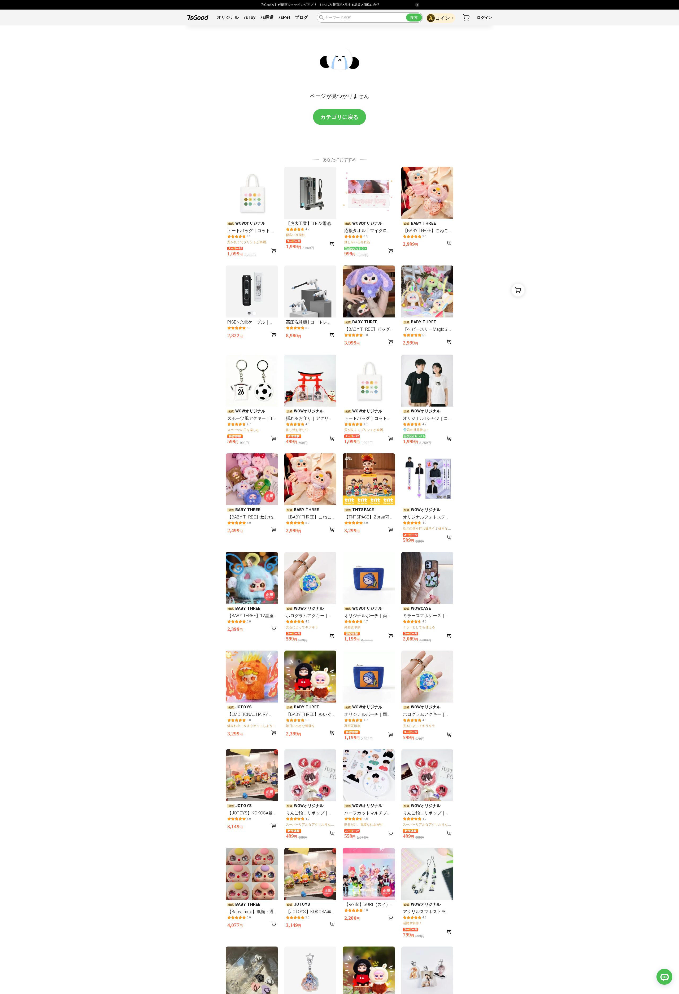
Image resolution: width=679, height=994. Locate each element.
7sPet (284, 17)
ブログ (301, 17)
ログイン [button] (484, 17)
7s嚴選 (267, 17)
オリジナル (228, 17)
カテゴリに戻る (339, 117)
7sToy (249, 17)
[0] (467, 17)
